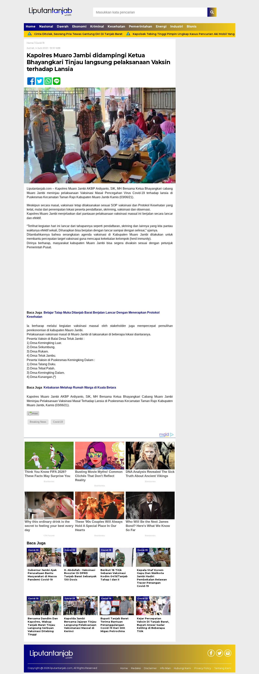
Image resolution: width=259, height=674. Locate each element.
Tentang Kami (222, 668)
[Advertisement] (100, 280)
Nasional (46, 26)
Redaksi (136, 668)
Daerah (62, 26)
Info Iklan (165, 668)
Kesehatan (116, 26)
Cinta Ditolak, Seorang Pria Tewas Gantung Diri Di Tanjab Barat (56, 34)
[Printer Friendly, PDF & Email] (33, 413)
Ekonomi (79, 26)
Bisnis (191, 26)
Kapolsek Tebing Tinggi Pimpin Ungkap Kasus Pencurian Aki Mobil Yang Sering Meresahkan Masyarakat (184, 34)
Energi (161, 26)
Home (30, 26)
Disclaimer (150, 668)
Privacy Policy (202, 668)
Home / (31, 42)
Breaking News (38, 421)
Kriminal (97, 26)
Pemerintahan (140, 26)
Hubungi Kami (182, 668)
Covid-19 (40, 42)
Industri (176, 26)
